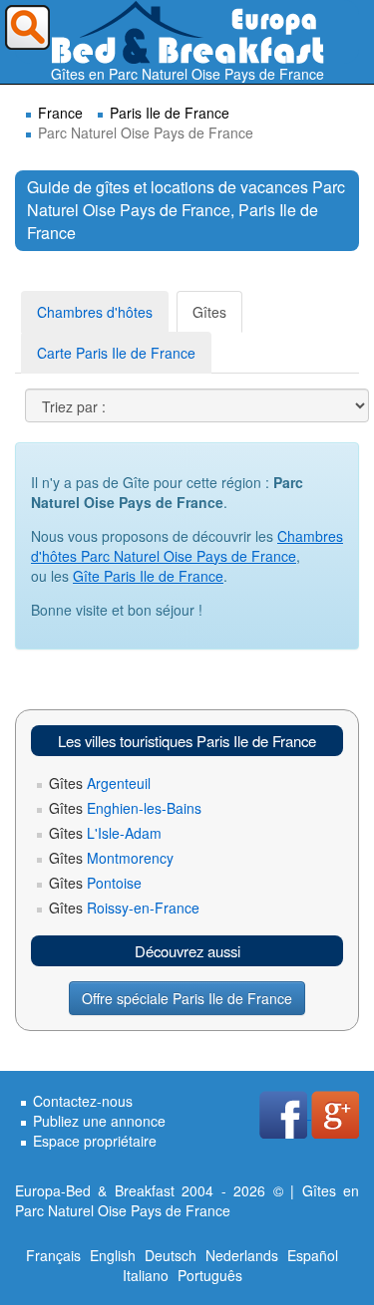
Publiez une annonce (99, 1121)
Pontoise (95, 883)
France (60, 113)
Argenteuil (100, 783)
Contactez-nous (83, 1101)
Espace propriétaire (95, 1141)
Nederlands (241, 1255)
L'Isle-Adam (105, 833)
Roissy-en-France (124, 907)
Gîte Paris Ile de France (148, 576)
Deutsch (170, 1255)
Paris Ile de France (169, 113)
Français (53, 1255)
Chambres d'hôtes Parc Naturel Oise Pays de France (187, 546)
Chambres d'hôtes (95, 312)
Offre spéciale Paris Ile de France (187, 998)
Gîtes (209, 312)
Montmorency (111, 858)
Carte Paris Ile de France (116, 353)
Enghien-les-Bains (125, 808)
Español (312, 1255)
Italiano (146, 1275)
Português (210, 1275)
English (113, 1255)
